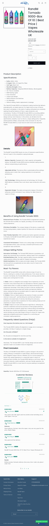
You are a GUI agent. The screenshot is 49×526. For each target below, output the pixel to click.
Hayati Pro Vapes (22, 485)
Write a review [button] (24, 390)
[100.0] (21, 397)
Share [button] (30, 68)
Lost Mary (20, 488)
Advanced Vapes (10, 523)
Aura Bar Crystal (22, 482)
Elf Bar (19, 494)
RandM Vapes (21, 491)
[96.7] (27, 397)
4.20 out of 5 (27, 377)
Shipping (37, 44)
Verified (24, 402)
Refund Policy (7, 488)
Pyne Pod (20, 497)
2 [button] (22, 468)
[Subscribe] (35, 514)
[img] (8, 409)
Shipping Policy (7, 491)
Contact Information (9, 482)
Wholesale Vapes (22, 501)
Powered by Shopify (19, 523)
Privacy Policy (7, 485)
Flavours (30, 48)
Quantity (30, 55)
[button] (3, 3)
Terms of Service (8, 494)
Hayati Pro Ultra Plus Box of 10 (24, 504)
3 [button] (24, 468)
